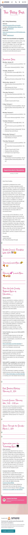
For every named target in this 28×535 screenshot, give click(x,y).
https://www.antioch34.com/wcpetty (11, 25)
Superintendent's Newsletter (14, 170)
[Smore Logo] (5, 2)
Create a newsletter (8, 531)
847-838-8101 (10, 28)
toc (2, 8)
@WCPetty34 (10, 35)
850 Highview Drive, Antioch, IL (15, 27)
